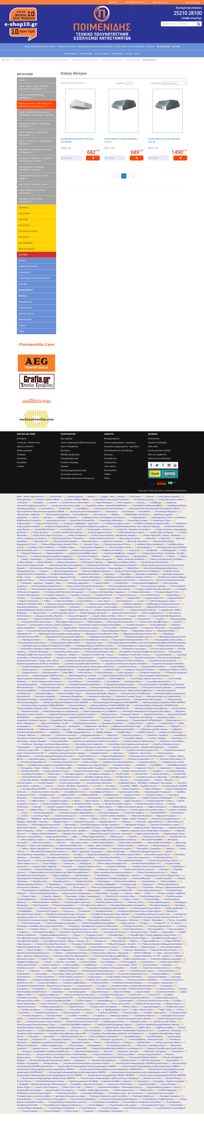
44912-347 (153, 148)
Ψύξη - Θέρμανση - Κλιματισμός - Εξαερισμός (33, 133)
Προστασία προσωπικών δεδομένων (77, 478)
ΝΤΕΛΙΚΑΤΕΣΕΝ (117, 53)
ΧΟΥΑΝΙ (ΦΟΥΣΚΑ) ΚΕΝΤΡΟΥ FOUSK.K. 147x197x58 (77, 140)
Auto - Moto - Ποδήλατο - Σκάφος (35, 184)
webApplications (180, 490)
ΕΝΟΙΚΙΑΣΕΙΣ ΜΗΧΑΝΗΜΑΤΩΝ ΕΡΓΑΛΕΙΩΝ (95, 46)
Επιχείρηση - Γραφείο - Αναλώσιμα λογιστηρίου (34, 125)
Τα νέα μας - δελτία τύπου (28, 442)
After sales (153, 446)
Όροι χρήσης (66, 438)
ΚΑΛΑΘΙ (161, 2)
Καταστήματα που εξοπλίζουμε (118, 450)
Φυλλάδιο (23, 254)
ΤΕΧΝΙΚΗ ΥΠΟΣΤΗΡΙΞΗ (66, 46)
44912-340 (109, 148)
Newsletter (22, 462)
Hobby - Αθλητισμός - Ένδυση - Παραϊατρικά (32, 191)
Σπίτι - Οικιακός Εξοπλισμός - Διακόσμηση (32, 96)
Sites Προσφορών (27, 248)
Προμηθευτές (110, 458)
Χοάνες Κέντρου (150, 59)
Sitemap (64, 466)
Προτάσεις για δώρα (28, 231)
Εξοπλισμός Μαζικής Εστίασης (85, 59)
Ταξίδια (107, 474)
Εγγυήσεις (65, 450)
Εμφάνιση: (121, 83)
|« (113, 175)
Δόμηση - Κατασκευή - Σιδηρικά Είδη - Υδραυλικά (36, 142)
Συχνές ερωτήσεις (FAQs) (159, 450)
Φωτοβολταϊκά (25, 242)
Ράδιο (107, 478)
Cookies (20, 466)
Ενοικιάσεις (24, 236)
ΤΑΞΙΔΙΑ (128, 53)
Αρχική (7, 59)
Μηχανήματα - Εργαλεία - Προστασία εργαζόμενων (35, 151)
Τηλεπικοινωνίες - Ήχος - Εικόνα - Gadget (34, 177)
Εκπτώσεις (22, 458)
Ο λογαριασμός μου (70, 458)
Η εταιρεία (21, 438)
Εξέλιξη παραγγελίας (70, 454)
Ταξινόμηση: (156, 83)
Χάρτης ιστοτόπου (25, 446)
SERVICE (22, 260)
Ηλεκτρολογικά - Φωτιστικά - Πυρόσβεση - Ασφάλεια (32, 168)
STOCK (23, 80)
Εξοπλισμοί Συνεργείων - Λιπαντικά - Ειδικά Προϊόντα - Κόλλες (35, 159)
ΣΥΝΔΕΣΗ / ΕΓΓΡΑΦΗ (136, 2)
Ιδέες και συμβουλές (157, 454)
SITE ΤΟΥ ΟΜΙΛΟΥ (101, 53)
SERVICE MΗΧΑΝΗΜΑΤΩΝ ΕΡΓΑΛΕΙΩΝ (39, 46)
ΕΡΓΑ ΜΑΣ (151, 46)
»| (134, 175)
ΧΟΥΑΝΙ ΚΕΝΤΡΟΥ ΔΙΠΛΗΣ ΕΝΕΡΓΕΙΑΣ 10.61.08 (164, 140)
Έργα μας (108, 454)
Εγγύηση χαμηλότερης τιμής (73, 470)
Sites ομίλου (110, 466)
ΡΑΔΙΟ (137, 53)
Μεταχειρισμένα (111, 438)
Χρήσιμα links (110, 462)
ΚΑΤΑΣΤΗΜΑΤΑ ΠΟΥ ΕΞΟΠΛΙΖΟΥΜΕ (130, 46)
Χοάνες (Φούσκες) (132, 59)
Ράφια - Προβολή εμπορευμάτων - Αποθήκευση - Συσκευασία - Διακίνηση (36, 115)
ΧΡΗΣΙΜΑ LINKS (85, 53)
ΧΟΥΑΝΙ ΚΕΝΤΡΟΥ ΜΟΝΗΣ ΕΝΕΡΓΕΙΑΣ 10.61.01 (120, 140)
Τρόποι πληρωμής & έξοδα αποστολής (78, 442)
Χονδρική (21, 454)
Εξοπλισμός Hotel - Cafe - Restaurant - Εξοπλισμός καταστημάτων (41, 59)
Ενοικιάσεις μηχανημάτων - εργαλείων (121, 446)
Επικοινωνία (153, 438)
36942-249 (66, 148)
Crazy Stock (24, 225)
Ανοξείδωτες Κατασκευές (111, 59)
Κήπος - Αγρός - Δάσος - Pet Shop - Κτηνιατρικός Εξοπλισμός (34, 87)
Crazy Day (23, 219)
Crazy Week (24, 213)
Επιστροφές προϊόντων (71, 474)
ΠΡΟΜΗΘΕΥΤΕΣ (70, 53)
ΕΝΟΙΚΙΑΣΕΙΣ (24, 272)
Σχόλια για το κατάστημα (159, 458)
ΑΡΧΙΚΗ (113, 2)
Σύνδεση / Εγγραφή (69, 462)
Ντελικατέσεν (110, 470)
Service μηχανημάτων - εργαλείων (120, 442)
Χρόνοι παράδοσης (69, 446)
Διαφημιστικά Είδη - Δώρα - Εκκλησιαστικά (31, 200)
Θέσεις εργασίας (24, 450)
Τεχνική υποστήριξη (157, 442)
